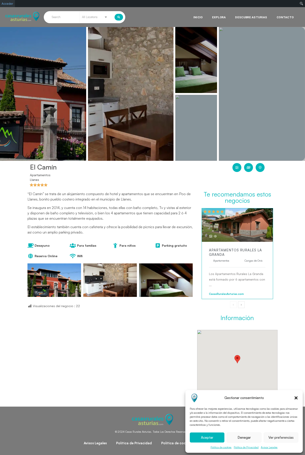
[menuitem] (301, 3)
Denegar (244, 437)
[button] (296, 398)
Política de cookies (221, 447)
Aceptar (207, 437)
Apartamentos (40, 175)
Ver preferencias (281, 437)
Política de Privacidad (246, 447)
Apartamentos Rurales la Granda (235, 252)
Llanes (34, 180)
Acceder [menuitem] (7, 3)
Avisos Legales (269, 447)
